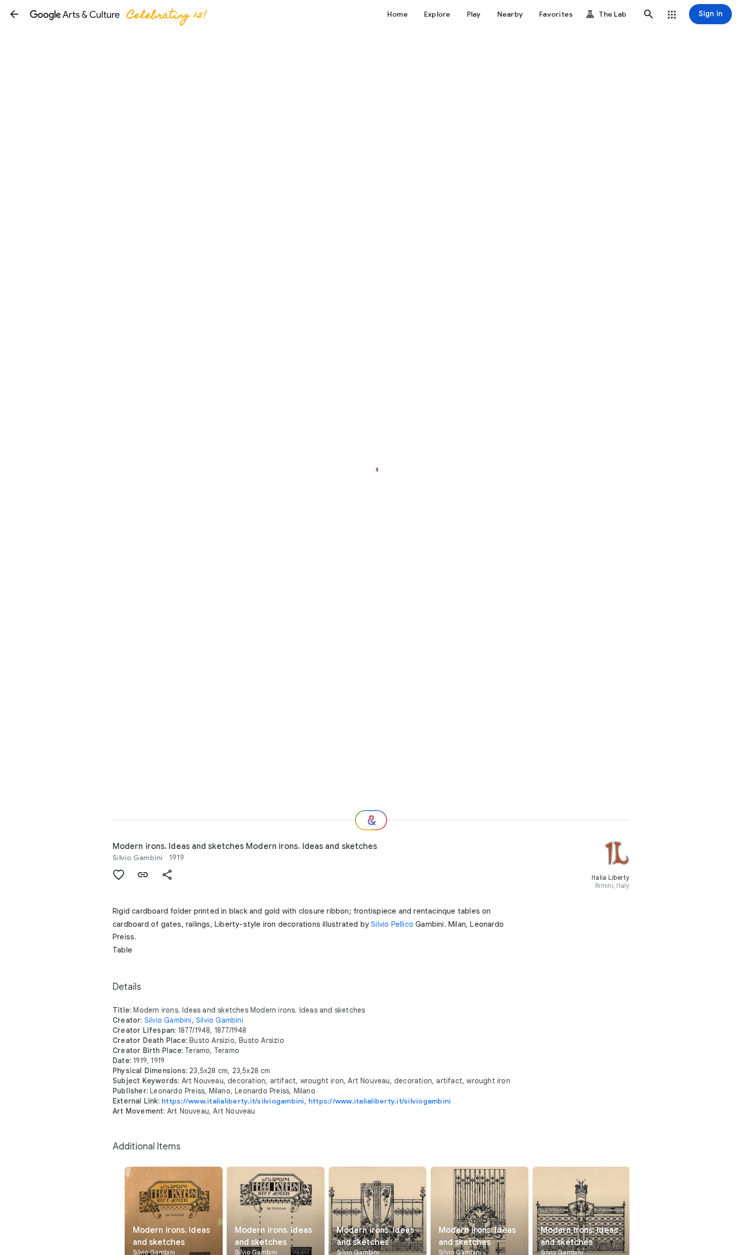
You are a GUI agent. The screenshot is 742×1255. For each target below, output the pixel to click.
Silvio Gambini (138, 857)
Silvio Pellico (392, 924)
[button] (14, 14)
